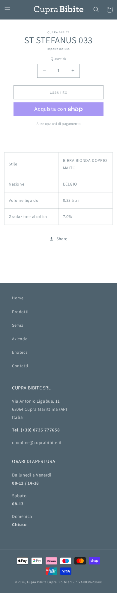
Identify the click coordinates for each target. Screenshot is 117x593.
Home (17, 298)
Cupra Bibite (36, 582)
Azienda (19, 338)
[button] (7, 9)
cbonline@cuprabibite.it (37, 442)
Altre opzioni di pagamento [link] (59, 123)
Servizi (18, 325)
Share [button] (62, 238)
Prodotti (20, 311)
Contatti (20, 365)
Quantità (58, 58)
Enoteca (20, 352)
